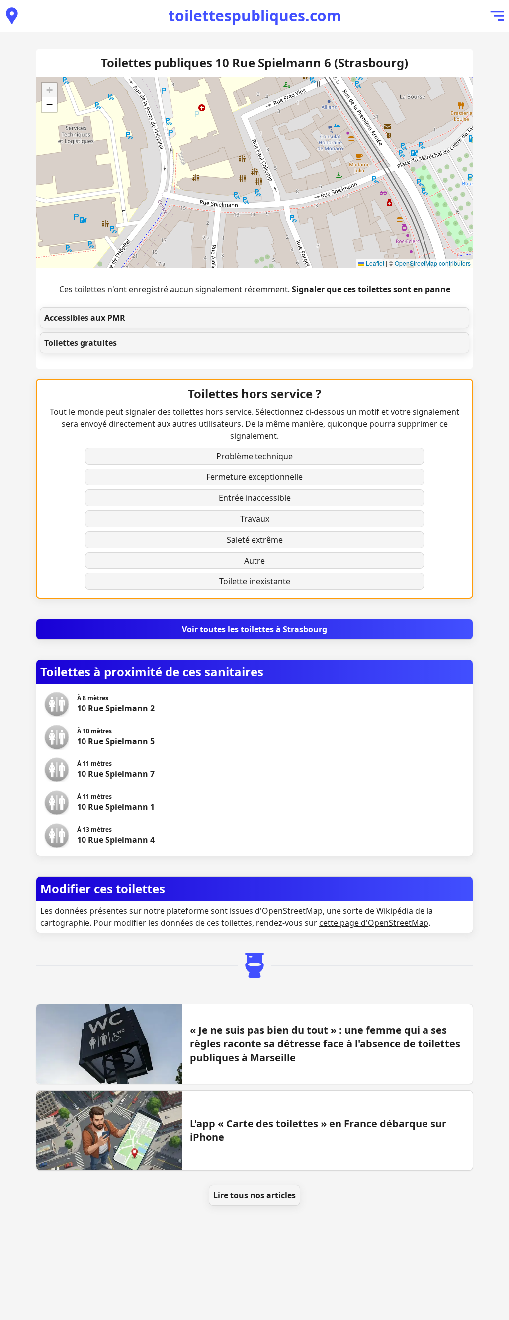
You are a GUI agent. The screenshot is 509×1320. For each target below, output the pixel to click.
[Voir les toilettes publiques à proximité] (12, 16)
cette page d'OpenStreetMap (373, 922)
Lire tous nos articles (254, 1195)
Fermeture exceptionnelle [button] (254, 476)
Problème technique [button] (254, 456)
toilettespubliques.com (255, 15)
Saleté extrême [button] (255, 539)
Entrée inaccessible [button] (255, 497)
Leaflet (374, 263)
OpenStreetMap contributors (433, 263)
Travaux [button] (254, 518)
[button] (49, 90)
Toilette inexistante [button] (254, 581)
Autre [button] (254, 560)
